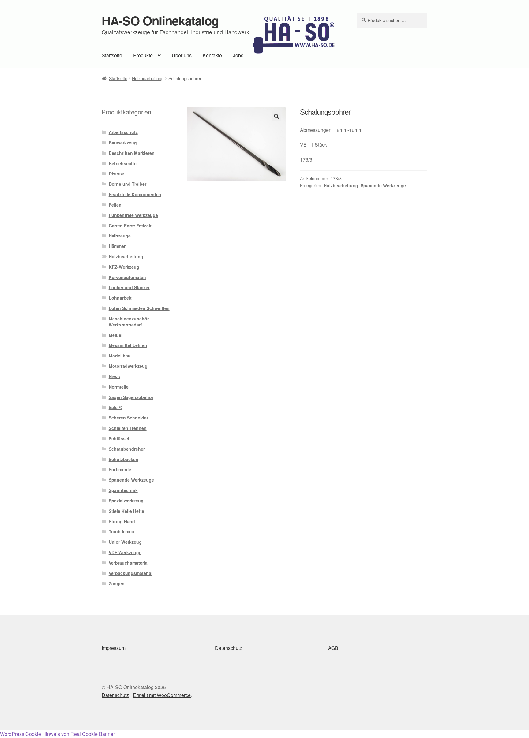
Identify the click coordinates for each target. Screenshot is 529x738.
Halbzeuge (120, 236)
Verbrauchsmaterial (129, 563)
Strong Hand (122, 521)
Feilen (115, 205)
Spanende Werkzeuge (383, 185)
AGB (333, 647)
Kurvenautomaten (127, 277)
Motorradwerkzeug (128, 366)
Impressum (114, 647)
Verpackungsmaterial (130, 573)
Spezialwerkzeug (126, 501)
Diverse (116, 173)
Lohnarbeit (120, 298)
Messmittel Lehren (128, 345)
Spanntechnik (123, 490)
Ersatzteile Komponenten (135, 194)
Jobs (238, 55)
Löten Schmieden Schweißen (139, 308)
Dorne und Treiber (127, 184)
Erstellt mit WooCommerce (162, 695)
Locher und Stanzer (129, 287)
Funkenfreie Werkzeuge (133, 215)
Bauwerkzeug (123, 143)
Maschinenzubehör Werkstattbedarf (129, 321)
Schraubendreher (127, 449)
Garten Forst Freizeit (130, 225)
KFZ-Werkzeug (124, 267)
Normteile (119, 387)
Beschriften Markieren (132, 153)
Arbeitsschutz (123, 132)
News (114, 376)
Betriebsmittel (123, 163)
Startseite (112, 55)
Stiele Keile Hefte (126, 511)
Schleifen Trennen (128, 428)
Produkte (143, 55)
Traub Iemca (121, 531)
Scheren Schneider (128, 418)
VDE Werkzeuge (125, 552)
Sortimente (120, 469)
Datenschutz (228, 647)
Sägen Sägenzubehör (131, 397)
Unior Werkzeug (125, 542)
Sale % (115, 407)
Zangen (117, 583)
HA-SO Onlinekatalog (160, 20)
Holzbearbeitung (148, 78)
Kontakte (212, 55)
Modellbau (120, 355)
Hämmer (117, 246)
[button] (276, 116)
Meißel (115, 335)
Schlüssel (119, 438)
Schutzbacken (123, 459)
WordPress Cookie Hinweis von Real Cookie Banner (57, 733)
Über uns (182, 55)
